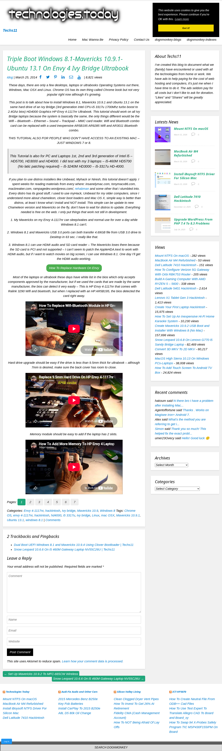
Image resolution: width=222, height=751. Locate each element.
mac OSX (107, 515)
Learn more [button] (182, 19)
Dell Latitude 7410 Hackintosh (187, 199)
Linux (95, 515)
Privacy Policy (118, 39)
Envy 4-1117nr (34, 510)
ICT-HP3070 (179, 691)
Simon (159, 429)
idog (10, 77)
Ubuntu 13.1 (15, 520)
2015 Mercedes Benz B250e (78, 699)
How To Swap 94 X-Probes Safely (192, 722)
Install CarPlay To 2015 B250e (79, 708)
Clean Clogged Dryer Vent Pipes (136, 699)
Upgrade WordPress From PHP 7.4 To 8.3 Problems (193, 221)
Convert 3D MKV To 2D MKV (175, 349)
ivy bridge (83, 515)
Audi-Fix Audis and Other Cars (79, 691)
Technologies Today (17, 691)
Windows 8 (107, 510)
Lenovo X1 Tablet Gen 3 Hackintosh (180, 297)
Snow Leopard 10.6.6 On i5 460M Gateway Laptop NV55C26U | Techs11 (64, 549)
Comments (53, 520)
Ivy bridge (68, 510)
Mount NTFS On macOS (191, 129)
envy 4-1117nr (23, 515)
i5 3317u (69, 515)
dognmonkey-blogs (168, 39)
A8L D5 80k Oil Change (74, 713)
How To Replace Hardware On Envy (74, 268)
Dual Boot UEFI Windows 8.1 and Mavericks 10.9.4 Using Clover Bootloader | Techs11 (74, 545)
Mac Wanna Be (92, 39)
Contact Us (141, 39)
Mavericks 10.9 (87, 510)
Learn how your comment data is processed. (92, 661)
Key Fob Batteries (70, 703)
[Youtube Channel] (79, 77)
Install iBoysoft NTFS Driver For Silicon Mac (194, 176)
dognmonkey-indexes (201, 39)
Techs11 (10, 30)
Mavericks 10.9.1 (128, 515)
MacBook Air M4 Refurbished (186, 153)
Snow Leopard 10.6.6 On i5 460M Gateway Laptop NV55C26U (98, 678)
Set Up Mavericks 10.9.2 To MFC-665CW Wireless (41, 674)
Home (72, 39)
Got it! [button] (186, 28)
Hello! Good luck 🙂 (195, 438)
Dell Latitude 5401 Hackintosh (175, 288)
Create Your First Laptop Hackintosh (180, 307)
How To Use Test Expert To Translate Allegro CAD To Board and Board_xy (191, 713)
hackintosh (52, 510)
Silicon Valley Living (129, 691)
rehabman (82, 188)
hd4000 (56, 515)
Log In (6, 741)
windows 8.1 (34, 520)
